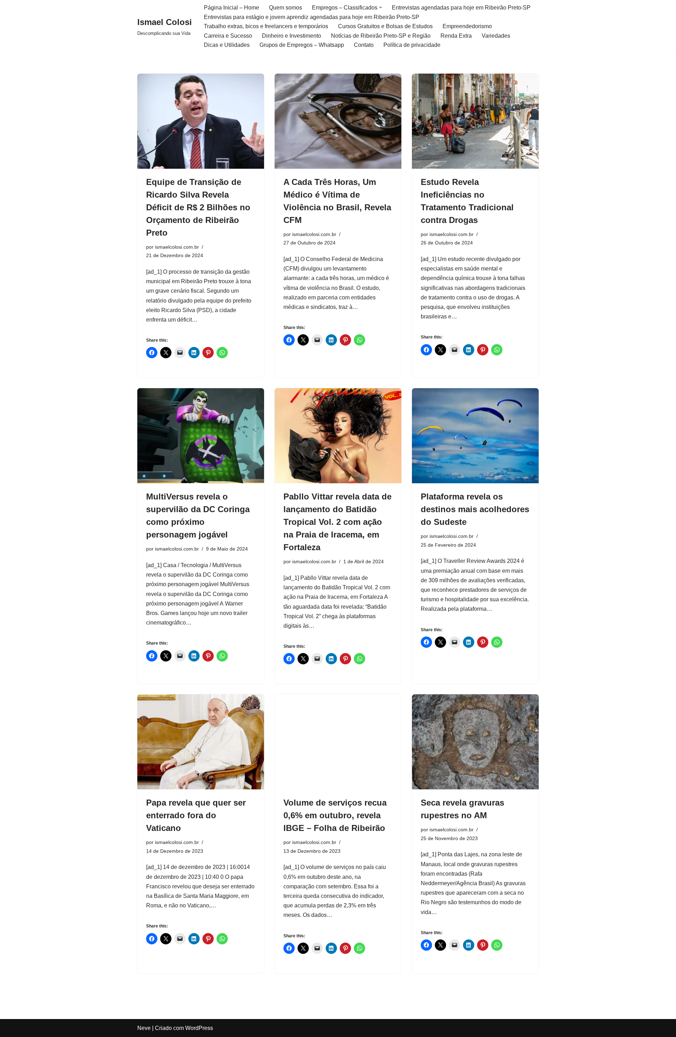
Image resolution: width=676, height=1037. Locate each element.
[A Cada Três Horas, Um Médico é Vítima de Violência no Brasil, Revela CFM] (338, 121)
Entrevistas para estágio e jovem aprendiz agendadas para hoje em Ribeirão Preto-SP (311, 17)
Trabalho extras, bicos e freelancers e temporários (266, 26)
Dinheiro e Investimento (291, 36)
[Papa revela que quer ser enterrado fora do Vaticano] (200, 741)
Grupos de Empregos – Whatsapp (301, 45)
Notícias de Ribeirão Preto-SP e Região (381, 36)
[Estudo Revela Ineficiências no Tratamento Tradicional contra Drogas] (475, 121)
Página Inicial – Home (231, 8)
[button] (380, 7)
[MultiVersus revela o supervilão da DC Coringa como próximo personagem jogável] (200, 435)
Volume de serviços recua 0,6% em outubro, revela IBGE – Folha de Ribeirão (335, 815)
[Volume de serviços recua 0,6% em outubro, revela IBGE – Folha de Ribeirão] (338, 741)
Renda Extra (456, 36)
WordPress (199, 1028)
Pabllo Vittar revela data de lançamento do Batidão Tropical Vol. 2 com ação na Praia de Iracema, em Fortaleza (337, 522)
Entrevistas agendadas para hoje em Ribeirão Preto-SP (461, 8)
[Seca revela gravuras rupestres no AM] (475, 741)
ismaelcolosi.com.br (177, 247)
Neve (144, 1028)
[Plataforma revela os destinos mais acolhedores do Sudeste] (475, 435)
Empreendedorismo (467, 26)
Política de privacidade (411, 45)
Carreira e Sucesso (228, 36)
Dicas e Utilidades (227, 45)
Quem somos (285, 8)
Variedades (496, 36)
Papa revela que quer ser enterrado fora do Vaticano (196, 815)
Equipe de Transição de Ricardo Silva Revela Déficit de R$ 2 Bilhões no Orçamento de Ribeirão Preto (198, 207)
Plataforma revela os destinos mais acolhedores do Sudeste (475, 509)
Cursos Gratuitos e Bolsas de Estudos (385, 26)
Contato (364, 45)
